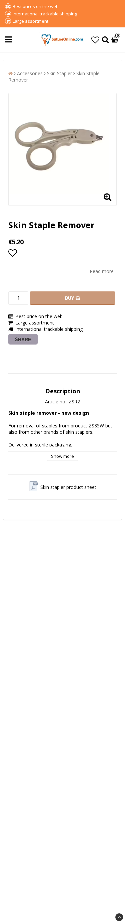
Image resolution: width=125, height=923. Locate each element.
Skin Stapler (59, 73)
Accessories (30, 73)
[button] (95, 39)
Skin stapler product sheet (68, 487)
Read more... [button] (103, 271)
